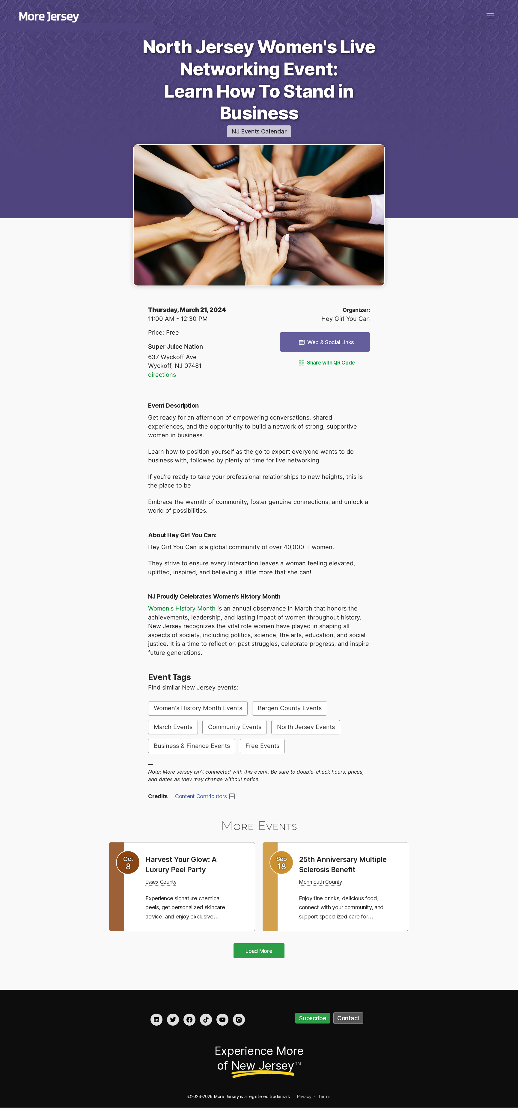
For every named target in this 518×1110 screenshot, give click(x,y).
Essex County (164, 881)
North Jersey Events (306, 727)
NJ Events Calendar (258, 131)
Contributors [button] (201, 796)
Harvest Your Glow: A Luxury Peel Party (185, 864)
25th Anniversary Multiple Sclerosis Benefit (332, 869)
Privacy (304, 1097)
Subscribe (312, 1019)
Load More (259, 951)
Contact (348, 1019)
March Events (173, 727)
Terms (324, 1097)
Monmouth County (325, 891)
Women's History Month (182, 608)
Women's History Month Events (198, 708)
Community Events (234, 727)
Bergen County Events (290, 708)
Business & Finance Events (192, 745)
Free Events (262, 745)
